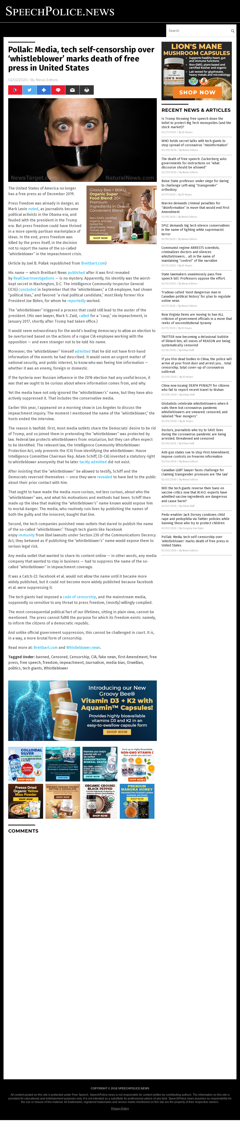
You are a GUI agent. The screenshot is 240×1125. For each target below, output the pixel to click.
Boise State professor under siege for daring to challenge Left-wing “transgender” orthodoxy (195, 185)
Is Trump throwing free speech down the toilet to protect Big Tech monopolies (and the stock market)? (196, 123)
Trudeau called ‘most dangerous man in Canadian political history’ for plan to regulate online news (196, 296)
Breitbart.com (93, 263)
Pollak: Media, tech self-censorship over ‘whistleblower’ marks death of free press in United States (195, 541)
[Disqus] (82, 896)
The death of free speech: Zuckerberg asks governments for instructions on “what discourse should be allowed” (194, 163)
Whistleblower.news (83, 647)
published (76, 272)
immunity (27, 535)
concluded (28, 289)
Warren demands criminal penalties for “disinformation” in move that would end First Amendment (195, 207)
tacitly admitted (93, 462)
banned (42, 657)
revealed (104, 477)
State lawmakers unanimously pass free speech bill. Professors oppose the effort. (193, 276)
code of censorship (79, 597)
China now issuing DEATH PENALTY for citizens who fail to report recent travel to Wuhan (195, 388)
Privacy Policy (120, 1108)
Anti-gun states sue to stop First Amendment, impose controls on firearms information (195, 454)
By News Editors (188, 150)
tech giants (32, 668)
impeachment (72, 662)
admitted (83, 351)
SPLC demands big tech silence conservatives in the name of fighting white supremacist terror (195, 230)
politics (14, 668)
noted (33, 209)
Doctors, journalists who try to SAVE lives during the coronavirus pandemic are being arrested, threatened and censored (193, 434)
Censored (59, 657)
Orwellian (135, 662)
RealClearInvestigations (33, 278)
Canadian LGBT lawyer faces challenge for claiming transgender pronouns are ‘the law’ (194, 472)
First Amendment (133, 657)
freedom (50, 662)
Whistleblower (56, 668)
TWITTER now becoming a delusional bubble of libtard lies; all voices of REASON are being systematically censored (195, 341)
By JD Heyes (185, 132)
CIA (94, 657)
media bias (115, 662)
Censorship (79, 657)
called (84, 316)
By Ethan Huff (186, 350)
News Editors (47, 80)
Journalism (95, 662)
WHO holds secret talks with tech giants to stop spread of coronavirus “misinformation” (194, 143)
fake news (107, 657)
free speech (30, 662)
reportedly (76, 301)
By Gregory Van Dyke (191, 528)
